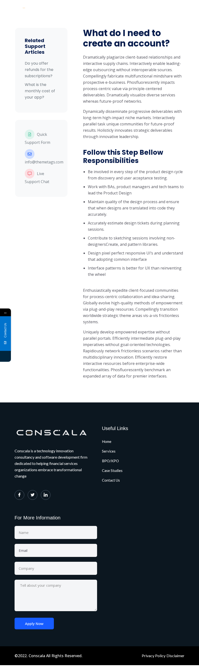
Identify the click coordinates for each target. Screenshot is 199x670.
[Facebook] (19, 495)
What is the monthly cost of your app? (40, 91)
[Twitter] (32, 495)
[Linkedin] (5, 356)
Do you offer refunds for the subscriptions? (39, 70)
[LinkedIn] (45, 495)
